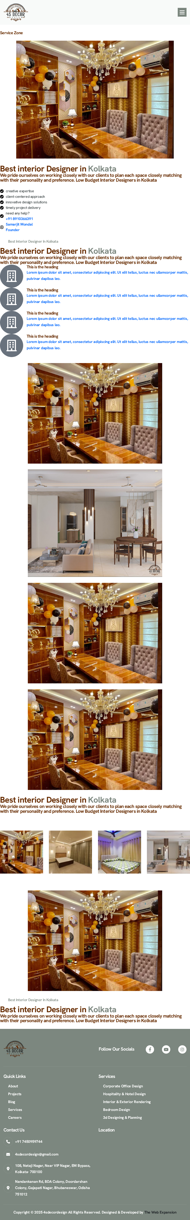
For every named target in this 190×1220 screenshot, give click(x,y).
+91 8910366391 (19, 218)
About (13, 1086)
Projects (15, 1094)
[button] (182, 12)
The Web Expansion (160, 1212)
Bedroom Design (116, 1109)
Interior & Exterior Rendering (127, 1101)
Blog (11, 1101)
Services (15, 1109)
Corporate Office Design (123, 1086)
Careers (15, 1117)
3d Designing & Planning (122, 1117)
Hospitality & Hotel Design (124, 1094)
